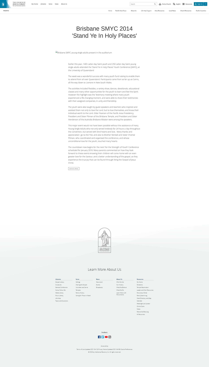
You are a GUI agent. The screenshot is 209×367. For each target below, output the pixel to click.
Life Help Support (146, 11)
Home (110, 11)
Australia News (73, 168)
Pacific (6, 11)
